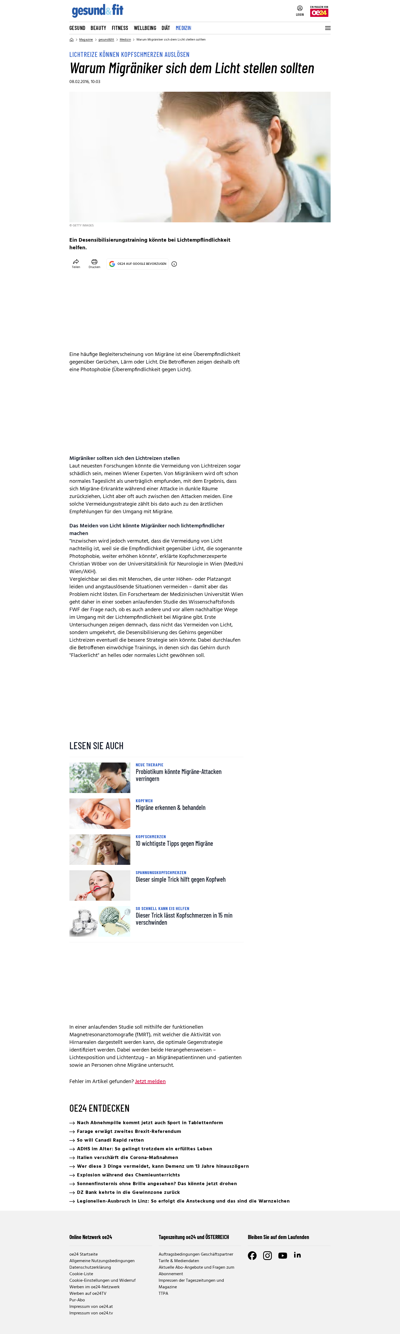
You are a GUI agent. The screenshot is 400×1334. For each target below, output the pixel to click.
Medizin (184, 27)
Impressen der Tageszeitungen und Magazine (191, 1284)
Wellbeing (145, 27)
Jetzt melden (150, 1082)
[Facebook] (252, 1255)
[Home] (71, 40)
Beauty (98, 27)
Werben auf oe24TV (87, 1293)
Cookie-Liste (81, 1274)
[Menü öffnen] (327, 28)
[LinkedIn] (298, 1255)
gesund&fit (106, 40)
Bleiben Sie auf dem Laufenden (278, 1237)
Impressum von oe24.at (91, 1306)
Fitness (120, 27)
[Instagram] (267, 1255)
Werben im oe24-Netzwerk (94, 1287)
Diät (166, 27)
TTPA (163, 1293)
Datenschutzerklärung (90, 1267)
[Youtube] (282, 1255)
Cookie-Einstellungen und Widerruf (102, 1280)
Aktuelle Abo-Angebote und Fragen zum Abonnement (196, 1271)
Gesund (77, 27)
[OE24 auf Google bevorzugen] (174, 264)
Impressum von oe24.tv (91, 1313)
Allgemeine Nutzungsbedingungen (102, 1261)
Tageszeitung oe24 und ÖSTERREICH (194, 1237)
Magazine (86, 40)
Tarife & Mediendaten (179, 1261)
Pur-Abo (77, 1300)
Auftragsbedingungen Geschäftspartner (196, 1254)
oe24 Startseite (83, 1254)
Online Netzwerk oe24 (90, 1237)
